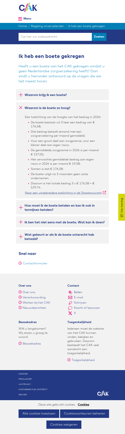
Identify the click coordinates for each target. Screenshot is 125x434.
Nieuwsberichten (34, 307)
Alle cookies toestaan (38, 413)
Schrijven (80, 302)
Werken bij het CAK (36, 302)
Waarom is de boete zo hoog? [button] (47, 108)
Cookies (83, 404)
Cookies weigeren (63, 424)
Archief (23, 395)
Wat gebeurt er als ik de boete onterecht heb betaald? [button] (59, 237)
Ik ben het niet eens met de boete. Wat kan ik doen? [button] (65, 222)
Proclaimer (25, 379)
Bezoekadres (32, 343)
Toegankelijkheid (83, 360)
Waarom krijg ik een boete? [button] (46, 95)
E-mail (78, 297)
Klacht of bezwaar (87, 307)
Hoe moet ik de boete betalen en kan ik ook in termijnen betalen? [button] (60, 207)
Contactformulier (35, 263)
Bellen (78, 292)
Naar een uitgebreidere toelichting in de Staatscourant (65, 192)
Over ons (29, 292)
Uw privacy (25, 384)
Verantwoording (34, 297)
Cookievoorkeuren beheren (84, 413)
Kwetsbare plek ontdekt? (33, 390)
